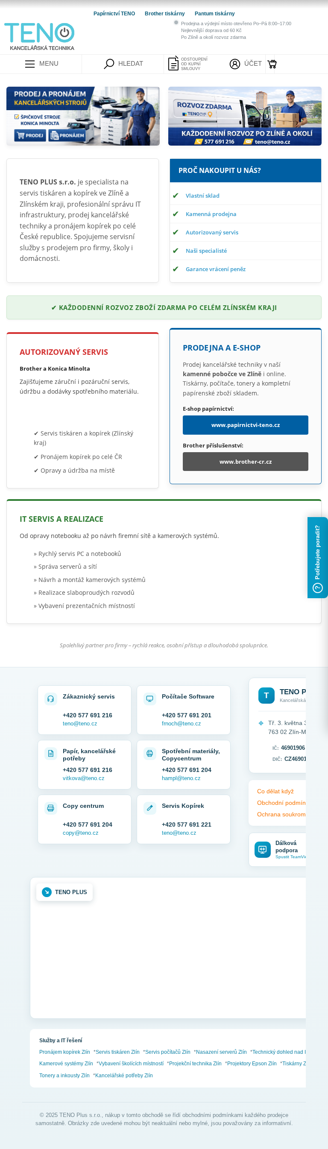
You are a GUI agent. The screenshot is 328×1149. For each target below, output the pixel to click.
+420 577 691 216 (87, 715)
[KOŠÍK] (270, 64)
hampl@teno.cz (181, 778)
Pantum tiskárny (215, 14)
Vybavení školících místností (131, 1064)
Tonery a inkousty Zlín (64, 1076)
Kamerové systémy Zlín (66, 1064)
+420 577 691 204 (186, 769)
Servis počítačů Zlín (167, 1052)
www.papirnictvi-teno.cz (245, 425)
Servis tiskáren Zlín (118, 1052)
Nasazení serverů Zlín (221, 1052)
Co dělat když (275, 791)
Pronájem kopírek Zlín (64, 1052)
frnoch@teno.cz (181, 723)
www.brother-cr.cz (246, 461)
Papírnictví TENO (115, 14)
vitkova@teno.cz (84, 778)
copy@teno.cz (81, 833)
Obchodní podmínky (284, 802)
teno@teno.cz (80, 723)
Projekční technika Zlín (195, 1064)
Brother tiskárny (165, 14)
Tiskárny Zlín (297, 1064)
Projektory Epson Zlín (252, 1064)
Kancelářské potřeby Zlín (124, 1076)
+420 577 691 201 (186, 715)
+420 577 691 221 (186, 824)
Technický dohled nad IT (280, 1052)
